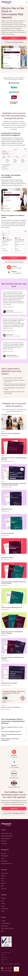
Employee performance (6, 833)
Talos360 (3, 898)
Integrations (4, 843)
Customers (3, 853)
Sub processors (5, 908)
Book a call (14, 38)
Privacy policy (4, 957)
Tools (2, 881)
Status (2, 911)
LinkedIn (3, 920)
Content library (4, 873)
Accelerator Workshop (6, 863)
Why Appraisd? (4, 855)
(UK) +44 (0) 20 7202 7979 (7, 928)
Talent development (5, 838)
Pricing (2, 858)
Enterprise (3, 841)
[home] (6, 2)
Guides (2, 878)
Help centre (4, 888)
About (2, 900)
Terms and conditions (5, 952)
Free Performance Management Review (14, 42)
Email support (4, 926)
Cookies (3, 955)
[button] (26, 2)
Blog (2, 886)
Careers (3, 906)
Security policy (4, 959)
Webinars (3, 875)
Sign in (2, 931)
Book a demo (4, 861)
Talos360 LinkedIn (5, 923)
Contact (3, 903)
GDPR (2, 961)
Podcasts (3, 883)
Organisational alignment (7, 835)
